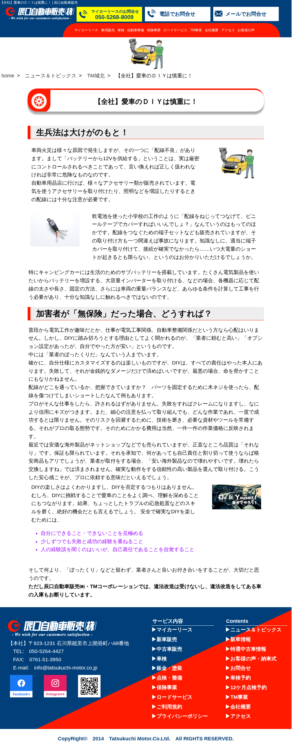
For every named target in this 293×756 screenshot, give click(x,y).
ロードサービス (175, 30)
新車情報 (240, 639)
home (7, 76)
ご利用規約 (169, 707)
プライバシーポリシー (182, 716)
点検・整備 (169, 678)
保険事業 (154, 30)
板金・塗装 (169, 668)
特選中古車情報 (248, 649)
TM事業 (196, 30)
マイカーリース (86, 30)
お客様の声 (246, 30)
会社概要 (211, 30)
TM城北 (96, 76)
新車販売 (167, 639)
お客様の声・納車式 (253, 659)
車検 (121, 30)
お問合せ (240, 668)
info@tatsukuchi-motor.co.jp (65, 668)
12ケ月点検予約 (248, 687)
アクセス (228, 30)
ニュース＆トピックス (50, 76)
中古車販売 (169, 649)
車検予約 (240, 678)
